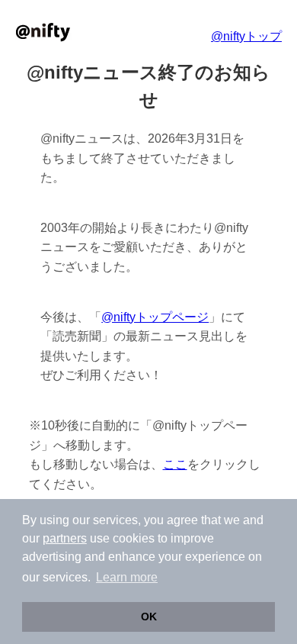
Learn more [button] (127, 577)
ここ (175, 464)
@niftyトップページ (155, 317)
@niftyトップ (246, 36)
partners (65, 538)
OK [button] (149, 616)
